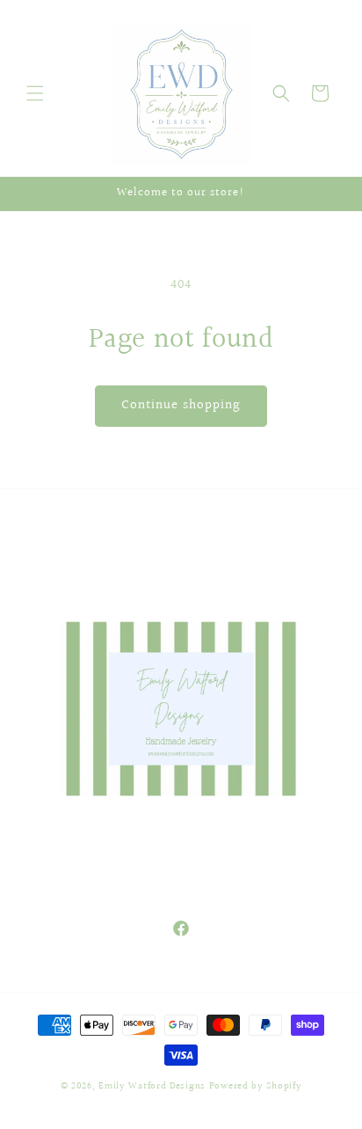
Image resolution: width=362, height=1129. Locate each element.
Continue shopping (181, 405)
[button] (35, 93)
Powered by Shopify (255, 1086)
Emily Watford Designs (152, 1086)
